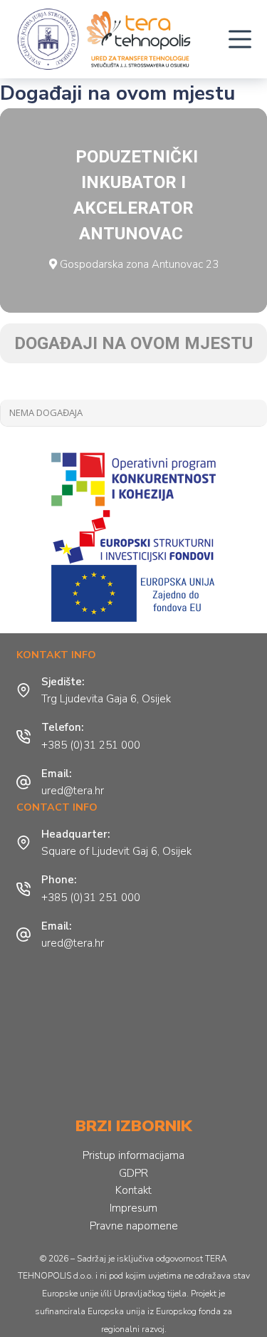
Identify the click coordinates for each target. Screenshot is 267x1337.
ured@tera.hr (72, 791)
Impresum (133, 1208)
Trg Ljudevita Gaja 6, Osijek (106, 699)
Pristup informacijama (133, 1155)
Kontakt (133, 1190)
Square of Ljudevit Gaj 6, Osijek (116, 851)
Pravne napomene (134, 1226)
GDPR (133, 1173)
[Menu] (240, 39)
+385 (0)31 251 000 (90, 745)
